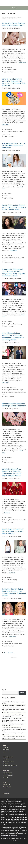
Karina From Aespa (9, 257)
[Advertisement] (14, 673)
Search (4, 690)
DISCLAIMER (6, 771)
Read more (22, 62)
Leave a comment (9, 72)
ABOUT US (6, 747)
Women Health (12, 69)
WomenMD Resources (15, 838)
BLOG (4, 752)
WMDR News (8, 67)
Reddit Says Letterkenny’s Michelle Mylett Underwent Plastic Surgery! (12, 531)
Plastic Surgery (17, 324)
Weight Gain (9, 392)
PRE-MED (5, 759)
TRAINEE (5, 763)
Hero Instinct (15, 131)
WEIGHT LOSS (7, 784)
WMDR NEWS (7, 786)
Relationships (6, 134)
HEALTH (5, 782)
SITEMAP (5, 777)
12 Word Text (7, 131)
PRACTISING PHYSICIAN (10, 765)
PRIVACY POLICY (8, 775)
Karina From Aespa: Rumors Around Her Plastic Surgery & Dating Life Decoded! (14, 207)
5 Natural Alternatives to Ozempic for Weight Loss (13, 712)
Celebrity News (8, 324)
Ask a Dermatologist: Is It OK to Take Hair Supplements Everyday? (13, 145)
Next (12, 653)
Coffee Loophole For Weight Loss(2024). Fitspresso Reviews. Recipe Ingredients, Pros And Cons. (14, 729)
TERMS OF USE (7, 773)
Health (6, 196)
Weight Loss (17, 392)
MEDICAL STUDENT (8, 761)
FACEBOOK (6, 793)
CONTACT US (7, 750)
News (5, 69)
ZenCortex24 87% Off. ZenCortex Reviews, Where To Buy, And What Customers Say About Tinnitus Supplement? (13, 720)
